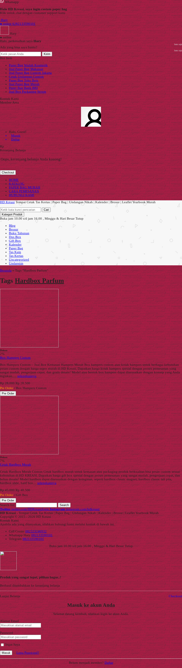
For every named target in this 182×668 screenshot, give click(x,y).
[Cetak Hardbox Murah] (29, 453)
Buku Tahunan (19, 233)
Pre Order (8, 393)
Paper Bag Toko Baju (23, 80)
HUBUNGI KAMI (21, 195)
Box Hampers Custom (15, 357)
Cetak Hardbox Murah (15, 464)
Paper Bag (16, 248)
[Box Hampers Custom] (29, 346)
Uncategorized (19, 259)
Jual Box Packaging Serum (27, 91)
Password (6, 633)
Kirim (47, 54)
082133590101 (42, 535)
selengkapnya (26, 376)
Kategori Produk (12, 214)
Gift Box (15, 240)
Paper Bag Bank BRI (23, 88)
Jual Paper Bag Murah (24, 84)
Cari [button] (46, 209)
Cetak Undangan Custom (26, 76)
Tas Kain (15, 252)
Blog (12, 225)
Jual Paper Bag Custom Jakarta (30, 73)
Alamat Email (9, 621)
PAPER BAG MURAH (24, 187)
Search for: (7, 505)
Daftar (109, 662)
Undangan (16, 263)
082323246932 (36, 531)
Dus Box (15, 237)
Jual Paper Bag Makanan (26, 69)
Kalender (15, 244)
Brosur (13, 229)
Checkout (8, 172)
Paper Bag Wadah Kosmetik (28, 65)
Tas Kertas (16, 256)
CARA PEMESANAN (24, 191)
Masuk (6, 652)
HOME (14, 180)
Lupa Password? (27, 652)
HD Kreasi (7, 202)
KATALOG (16, 183)
